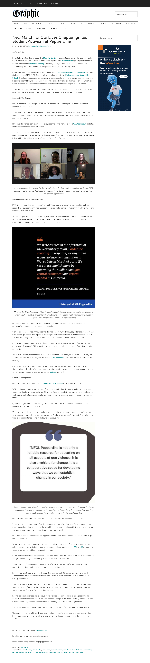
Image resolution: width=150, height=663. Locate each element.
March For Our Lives (31, 652)
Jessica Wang (87, 650)
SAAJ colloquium (79, 124)
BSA (75, 547)
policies (53, 372)
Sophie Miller (79, 652)
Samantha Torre (68, 652)
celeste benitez (56, 650)
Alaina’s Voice (58, 358)
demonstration (67, 61)
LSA (81, 547)
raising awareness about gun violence (72, 72)
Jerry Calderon (77, 650)
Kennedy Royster (18, 652)
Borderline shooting (36, 64)
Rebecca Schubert (45, 652)
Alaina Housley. (27, 650)
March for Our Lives (50, 58)
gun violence (66, 650)
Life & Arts (24, 647)
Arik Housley (37, 650)
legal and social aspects (53, 383)
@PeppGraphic (41, 630)
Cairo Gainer (46, 650)
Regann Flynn (57, 652)
